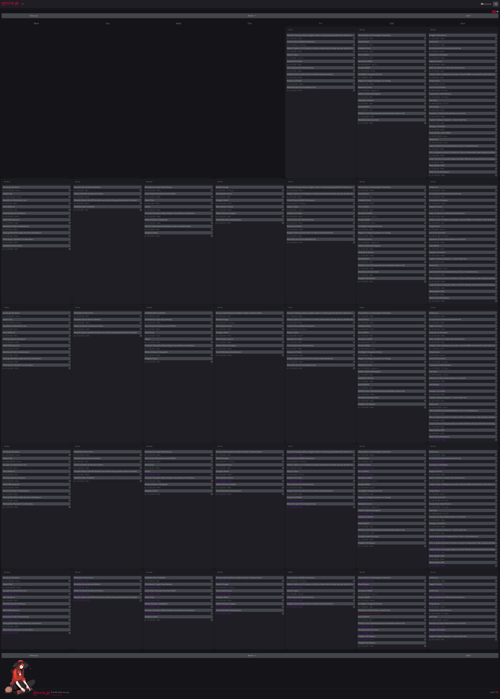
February (34, 15)
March (251, 15)
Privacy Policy (56, 695)
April (468, 15)
